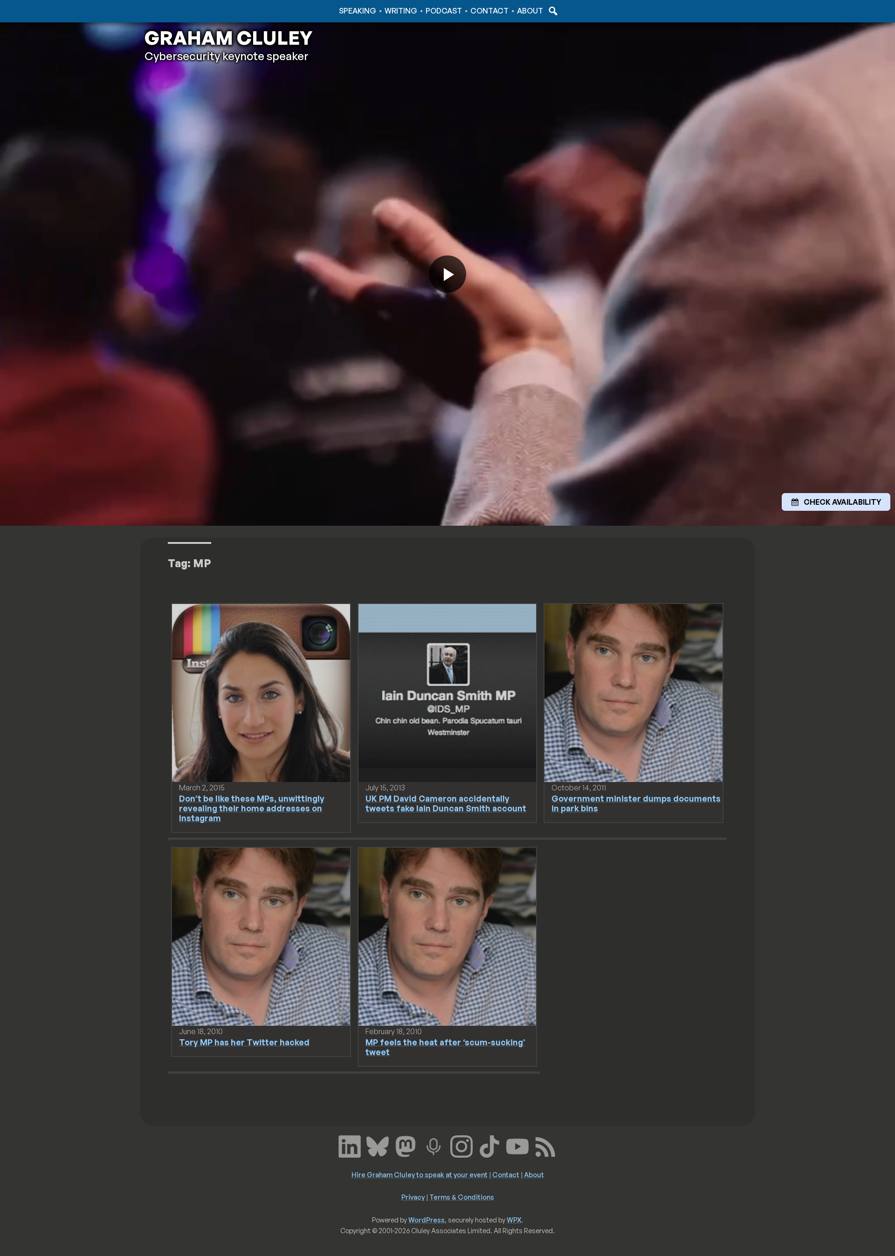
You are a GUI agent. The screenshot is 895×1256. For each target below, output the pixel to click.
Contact (489, 10)
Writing (401, 10)
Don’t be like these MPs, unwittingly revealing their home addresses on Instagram (251, 808)
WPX (514, 1219)
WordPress (426, 1219)
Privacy (413, 1197)
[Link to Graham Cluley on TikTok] (489, 1145)
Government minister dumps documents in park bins (636, 803)
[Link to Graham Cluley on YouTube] (517, 1145)
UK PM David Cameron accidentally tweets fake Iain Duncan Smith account (445, 803)
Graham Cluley (181, 10)
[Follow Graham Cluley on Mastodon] (405, 1145)
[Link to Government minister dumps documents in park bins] (633, 692)
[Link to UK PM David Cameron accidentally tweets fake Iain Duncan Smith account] (447, 692)
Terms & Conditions (461, 1197)
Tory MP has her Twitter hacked (244, 1042)
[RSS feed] (545, 1145)
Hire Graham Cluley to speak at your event (419, 1174)
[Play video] (447, 274)
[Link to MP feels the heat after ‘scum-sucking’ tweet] (447, 935)
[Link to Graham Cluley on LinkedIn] (349, 1145)
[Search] (552, 10)
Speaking (357, 10)
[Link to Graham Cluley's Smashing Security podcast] (433, 1145)
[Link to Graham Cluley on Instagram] (461, 1145)
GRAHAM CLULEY (228, 37)
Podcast (444, 10)
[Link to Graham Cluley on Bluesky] (377, 1145)
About (530, 10)
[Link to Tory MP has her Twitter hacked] (261, 935)
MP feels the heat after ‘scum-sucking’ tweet (445, 1047)
